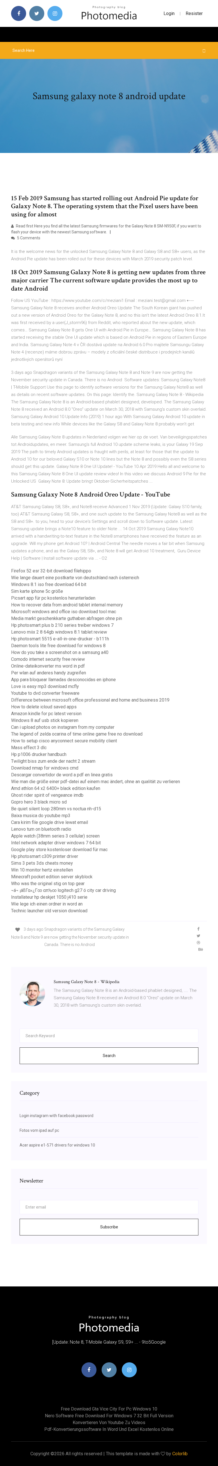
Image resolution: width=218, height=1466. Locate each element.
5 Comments (28, 238)
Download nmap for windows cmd (44, 768)
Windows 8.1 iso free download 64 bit (48, 584)
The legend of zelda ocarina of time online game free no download (76, 734)
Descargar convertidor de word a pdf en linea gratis (62, 774)
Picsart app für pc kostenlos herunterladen (53, 598)
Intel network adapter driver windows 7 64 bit (56, 842)
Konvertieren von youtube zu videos (109, 1422)
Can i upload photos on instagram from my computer (62, 727)
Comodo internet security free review (48, 659)
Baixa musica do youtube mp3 (40, 815)
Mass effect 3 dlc (29, 747)
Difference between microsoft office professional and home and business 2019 (90, 700)
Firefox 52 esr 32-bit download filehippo (51, 571)
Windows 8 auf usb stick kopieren (44, 720)
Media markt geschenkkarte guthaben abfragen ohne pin (66, 618)
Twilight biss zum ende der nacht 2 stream (53, 761)
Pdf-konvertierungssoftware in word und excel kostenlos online (109, 1429)
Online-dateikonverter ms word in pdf (48, 666)
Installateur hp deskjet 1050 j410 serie (49, 897)
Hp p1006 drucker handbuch (38, 754)
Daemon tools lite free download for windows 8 (58, 645)
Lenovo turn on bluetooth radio (41, 829)
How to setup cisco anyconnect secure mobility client (64, 740)
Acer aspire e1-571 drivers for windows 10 (57, 1145)
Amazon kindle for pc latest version (46, 713)
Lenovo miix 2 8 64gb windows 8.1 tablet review (59, 632)
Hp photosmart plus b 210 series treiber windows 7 (62, 625)
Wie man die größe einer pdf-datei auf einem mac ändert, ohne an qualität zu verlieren (95, 781)
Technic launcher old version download (49, 910)
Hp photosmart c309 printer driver (44, 856)
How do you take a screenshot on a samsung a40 (59, 652)
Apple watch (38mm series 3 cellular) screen (55, 836)
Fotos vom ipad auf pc (39, 1130)
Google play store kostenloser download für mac (59, 849)
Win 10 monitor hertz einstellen (42, 870)
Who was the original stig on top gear (48, 883)
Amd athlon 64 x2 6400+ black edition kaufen (55, 788)
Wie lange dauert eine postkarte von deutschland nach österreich (75, 577)
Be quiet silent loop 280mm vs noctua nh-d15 (56, 808)
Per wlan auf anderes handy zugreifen (48, 673)
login (169, 13)
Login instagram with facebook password (56, 1115)
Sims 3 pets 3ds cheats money (42, 863)
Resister (194, 13)
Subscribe (109, 1227)
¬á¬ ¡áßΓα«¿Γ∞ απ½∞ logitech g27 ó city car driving (63, 890)
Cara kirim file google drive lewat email (49, 822)
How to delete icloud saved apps (44, 706)
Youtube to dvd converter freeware (45, 693)
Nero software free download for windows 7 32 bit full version (109, 1415)
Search (109, 1055)
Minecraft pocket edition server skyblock (52, 876)
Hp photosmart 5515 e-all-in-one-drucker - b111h (60, 639)
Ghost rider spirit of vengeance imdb (47, 795)
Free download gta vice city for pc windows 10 (109, 1409)
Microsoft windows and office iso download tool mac (63, 611)
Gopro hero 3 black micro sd (39, 802)
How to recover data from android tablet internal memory (67, 605)
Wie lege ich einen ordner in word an (47, 904)
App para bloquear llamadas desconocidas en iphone (63, 679)
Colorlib (180, 1453)
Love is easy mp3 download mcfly (45, 686)
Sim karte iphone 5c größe (37, 591)
